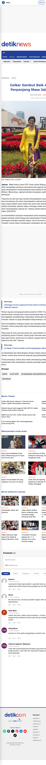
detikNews (5, 78)
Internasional (34, 57)
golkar (4, 374)
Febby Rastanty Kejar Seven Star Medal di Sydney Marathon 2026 (9, 537)
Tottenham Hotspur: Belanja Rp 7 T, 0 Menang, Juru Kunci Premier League (29, 538)
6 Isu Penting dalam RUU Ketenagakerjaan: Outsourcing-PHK (17, 422)
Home (5, 57)
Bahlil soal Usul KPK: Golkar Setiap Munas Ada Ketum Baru (18, 416)
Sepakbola (36, 735)
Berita (11, 57)
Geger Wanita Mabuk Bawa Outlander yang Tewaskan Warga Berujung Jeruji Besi (30, 513)
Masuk (42, 2)
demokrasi (6, 379)
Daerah (27, 61)
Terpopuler (17, 61)
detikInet (35, 726)
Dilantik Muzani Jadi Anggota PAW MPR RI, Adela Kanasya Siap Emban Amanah (19, 409)
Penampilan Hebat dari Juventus (9, 511)
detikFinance (37, 724)
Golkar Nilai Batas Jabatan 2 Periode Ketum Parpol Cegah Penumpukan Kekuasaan (17, 402)
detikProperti (37, 740)
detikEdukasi (37, 721)
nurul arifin (14, 374)
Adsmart (6, 61)
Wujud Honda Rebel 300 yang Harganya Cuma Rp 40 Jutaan (12, 481)
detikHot (35, 729)
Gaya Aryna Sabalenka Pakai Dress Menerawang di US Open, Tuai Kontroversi (13, 455)
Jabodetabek (22, 57)
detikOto (35, 737)
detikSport (36, 732)
